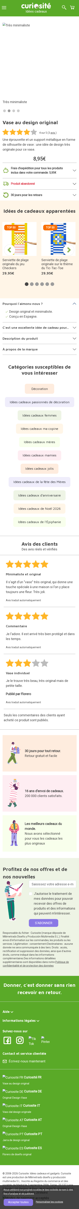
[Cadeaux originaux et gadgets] (36, 5)
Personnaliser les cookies (49, 1201)
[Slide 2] (9, 111)
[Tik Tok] (33, 1041)
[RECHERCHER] (64, 8)
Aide (6, 1012)
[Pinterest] (45, 1040)
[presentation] (9, 250)
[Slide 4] (18, 111)
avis (53, 132)
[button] (26, 284)
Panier (72, 7)
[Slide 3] (13, 111)
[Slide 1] (4, 111)
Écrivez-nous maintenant (27, 1061)
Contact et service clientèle (24, 1053)
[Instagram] (20, 1040)
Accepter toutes (18, 1202)
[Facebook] (7, 1040)
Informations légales (19, 1020)
